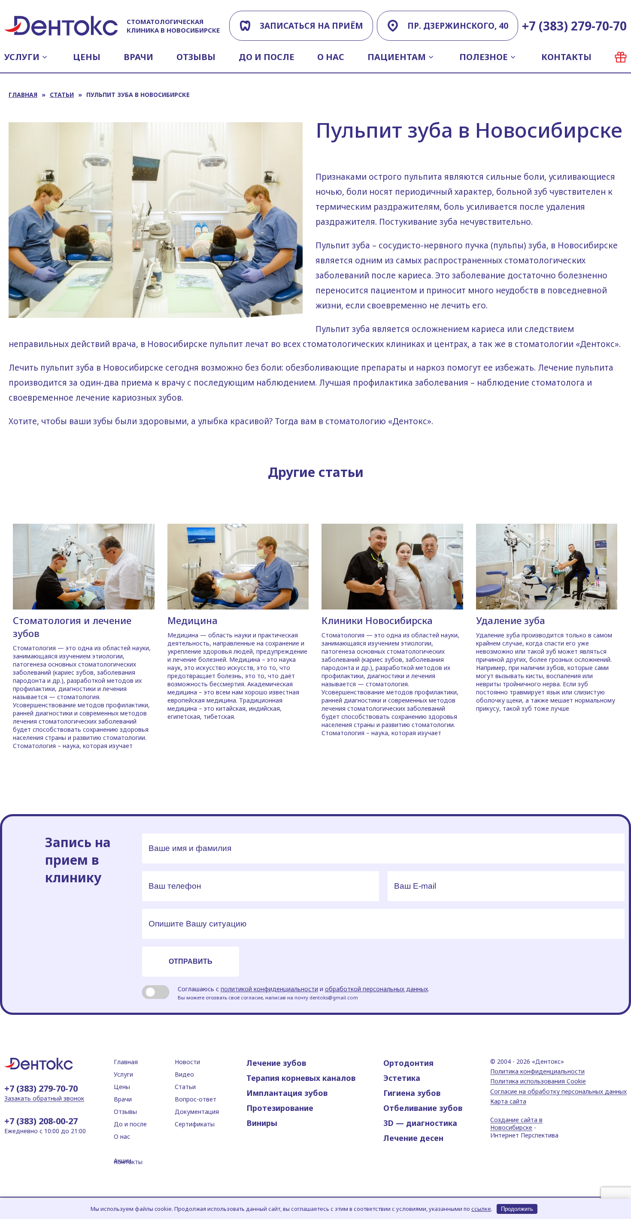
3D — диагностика (420, 1123)
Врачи (138, 57)
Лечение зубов (276, 1063)
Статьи (62, 95)
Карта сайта (508, 1101)
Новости (187, 1062)
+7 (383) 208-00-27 (41, 1121)
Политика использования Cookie (538, 1081)
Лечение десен (413, 1138)
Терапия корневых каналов (300, 1078)
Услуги (21, 57)
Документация (197, 1111)
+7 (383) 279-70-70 (574, 26)
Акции (621, 57)
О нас (330, 57)
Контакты (566, 57)
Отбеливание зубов (422, 1108)
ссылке (481, 1209)
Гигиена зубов (411, 1093)
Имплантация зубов (287, 1093)
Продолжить (517, 1209)
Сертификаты (195, 1124)
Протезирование (279, 1108)
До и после (266, 57)
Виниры (261, 1123)
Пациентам (396, 57)
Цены (86, 57)
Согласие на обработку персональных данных (558, 1091)
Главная (23, 95)
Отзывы (195, 57)
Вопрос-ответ (195, 1099)
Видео (184, 1074)
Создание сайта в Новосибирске (516, 1123)
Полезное (483, 57)
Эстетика (401, 1078)
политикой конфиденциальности (269, 989)
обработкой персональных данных (376, 989)
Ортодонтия (408, 1063)
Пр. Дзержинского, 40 (457, 25)
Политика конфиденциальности (537, 1071)
